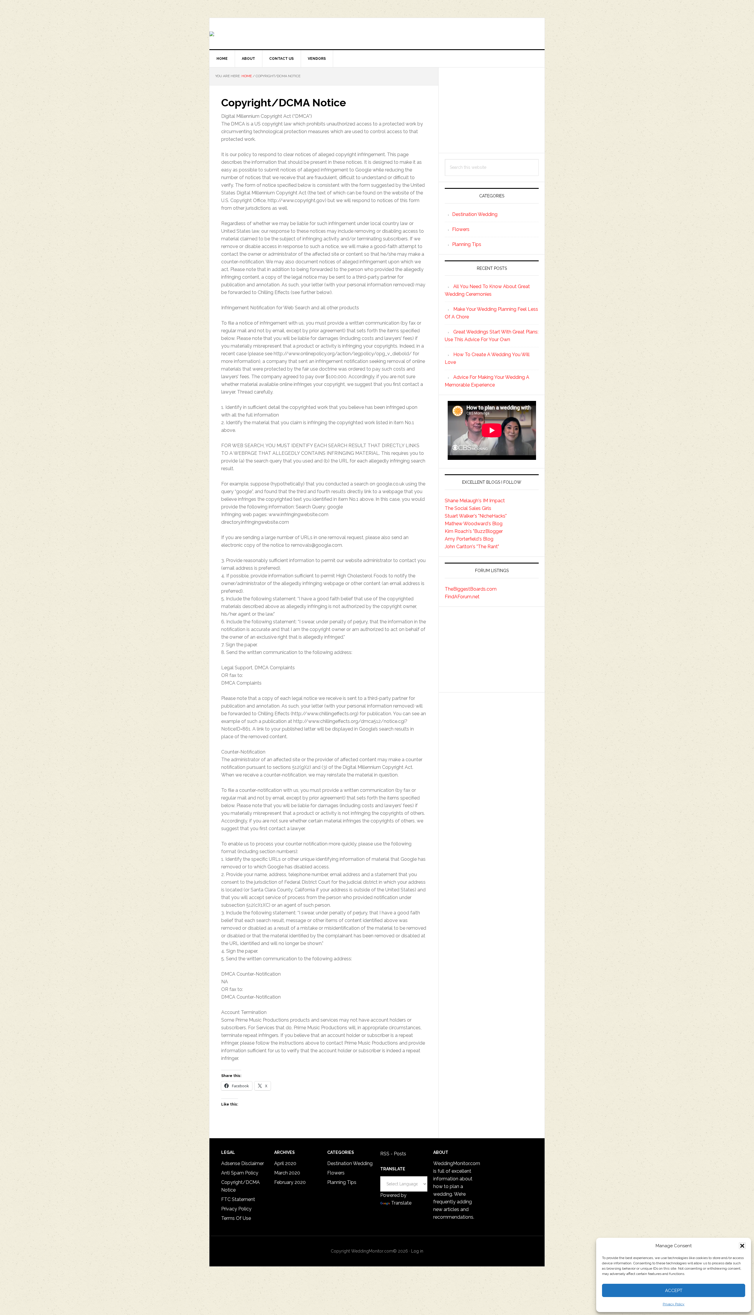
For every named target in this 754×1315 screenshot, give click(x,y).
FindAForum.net (462, 596)
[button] (742, 1246)
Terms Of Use (236, 1218)
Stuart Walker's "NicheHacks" (476, 516)
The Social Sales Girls (468, 508)
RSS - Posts (393, 1154)
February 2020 (290, 1182)
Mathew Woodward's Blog (473, 523)
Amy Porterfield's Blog (469, 539)
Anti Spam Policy (239, 1173)
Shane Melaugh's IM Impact (475, 500)
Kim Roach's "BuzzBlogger (474, 531)
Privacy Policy (673, 1304)
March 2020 (287, 1173)
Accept (673, 1290)
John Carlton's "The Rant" (472, 546)
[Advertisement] (492, 110)
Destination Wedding (474, 214)
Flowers (460, 229)
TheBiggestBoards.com (471, 589)
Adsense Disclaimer (242, 1163)
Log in (417, 1251)
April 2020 (285, 1163)
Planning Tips (466, 244)
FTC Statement (238, 1199)
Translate (401, 1203)
